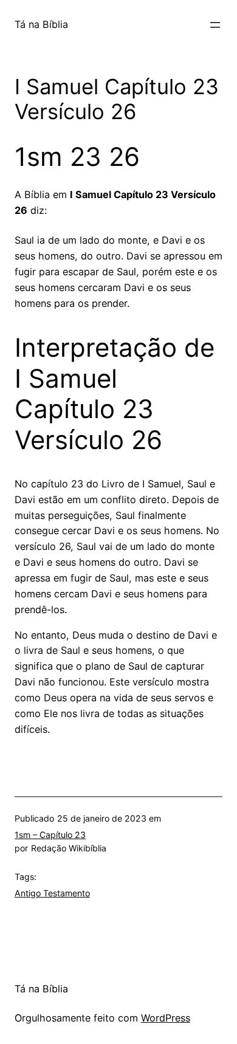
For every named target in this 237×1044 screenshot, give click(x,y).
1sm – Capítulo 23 (50, 834)
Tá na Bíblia (41, 24)
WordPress (165, 1018)
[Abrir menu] (215, 25)
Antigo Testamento (52, 893)
